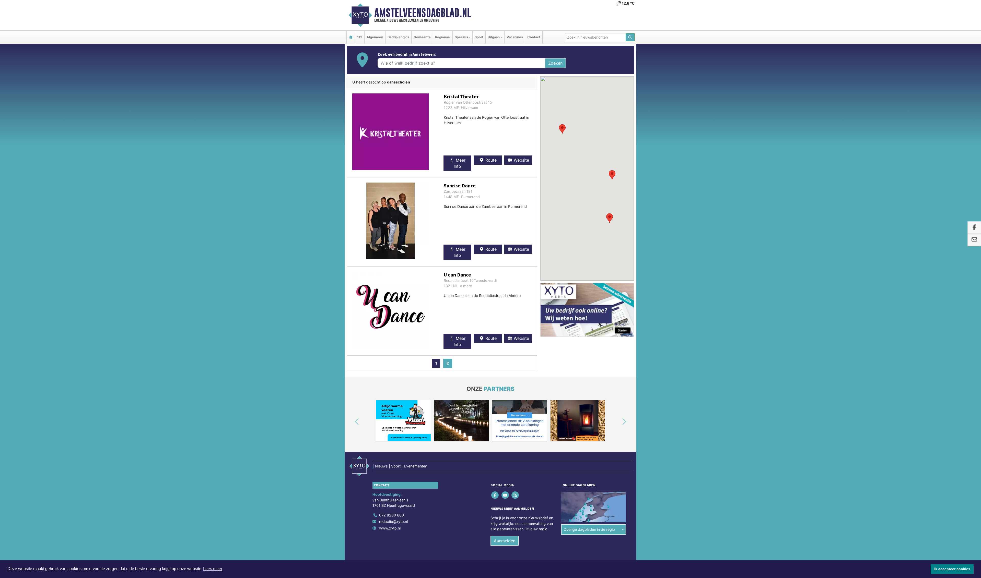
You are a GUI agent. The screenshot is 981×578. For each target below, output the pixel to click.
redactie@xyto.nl (393, 521)
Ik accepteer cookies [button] (952, 569)
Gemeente (422, 37)
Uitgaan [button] (494, 37)
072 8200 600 (391, 515)
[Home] (351, 37)
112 (359, 37)
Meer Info (459, 163)
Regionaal (442, 37)
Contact (533, 37)
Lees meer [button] (212, 569)
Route (490, 160)
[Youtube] (505, 495)
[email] (974, 240)
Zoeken (555, 63)
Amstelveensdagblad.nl (422, 12)
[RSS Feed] (515, 495)
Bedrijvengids (398, 37)
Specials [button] (461, 37)
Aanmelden (504, 540)
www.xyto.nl (390, 528)
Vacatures (515, 37)
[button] (609, 218)
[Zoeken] (630, 37)
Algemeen (375, 37)
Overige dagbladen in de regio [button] (589, 529)
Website (520, 160)
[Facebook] (495, 495)
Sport (479, 37)
